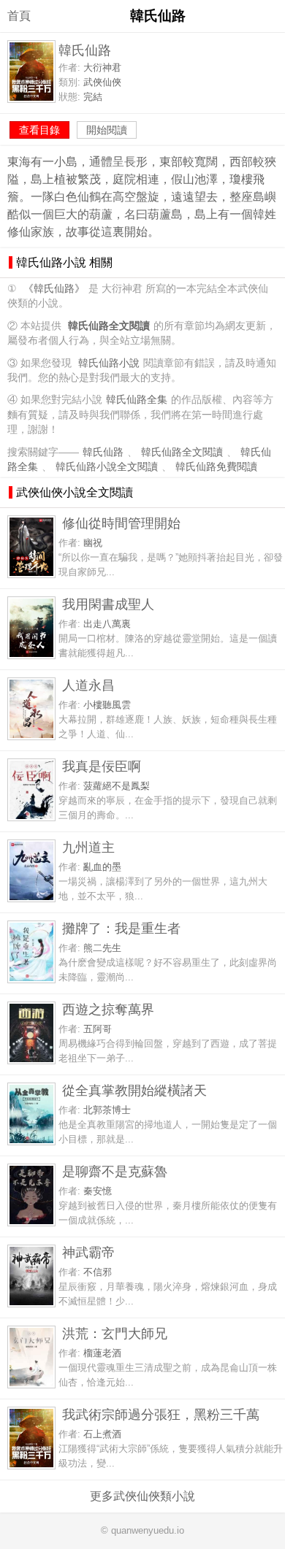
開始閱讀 (106, 130)
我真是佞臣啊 (101, 766)
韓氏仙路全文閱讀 (182, 452)
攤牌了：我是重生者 (121, 928)
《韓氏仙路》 (54, 288)
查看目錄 (39, 130)
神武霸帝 (88, 1252)
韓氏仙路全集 (136, 399)
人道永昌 (88, 685)
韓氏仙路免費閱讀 (216, 466)
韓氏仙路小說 (109, 363)
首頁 (19, 15)
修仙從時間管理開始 (121, 523)
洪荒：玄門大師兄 (114, 1333)
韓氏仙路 (103, 452)
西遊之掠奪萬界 (108, 1009)
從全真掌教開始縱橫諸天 (134, 1090)
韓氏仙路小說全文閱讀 (107, 466)
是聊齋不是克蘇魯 (114, 1171)
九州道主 (88, 847)
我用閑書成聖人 (108, 604)
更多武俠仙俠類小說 (142, 1496)
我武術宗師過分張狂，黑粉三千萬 (160, 1414)
